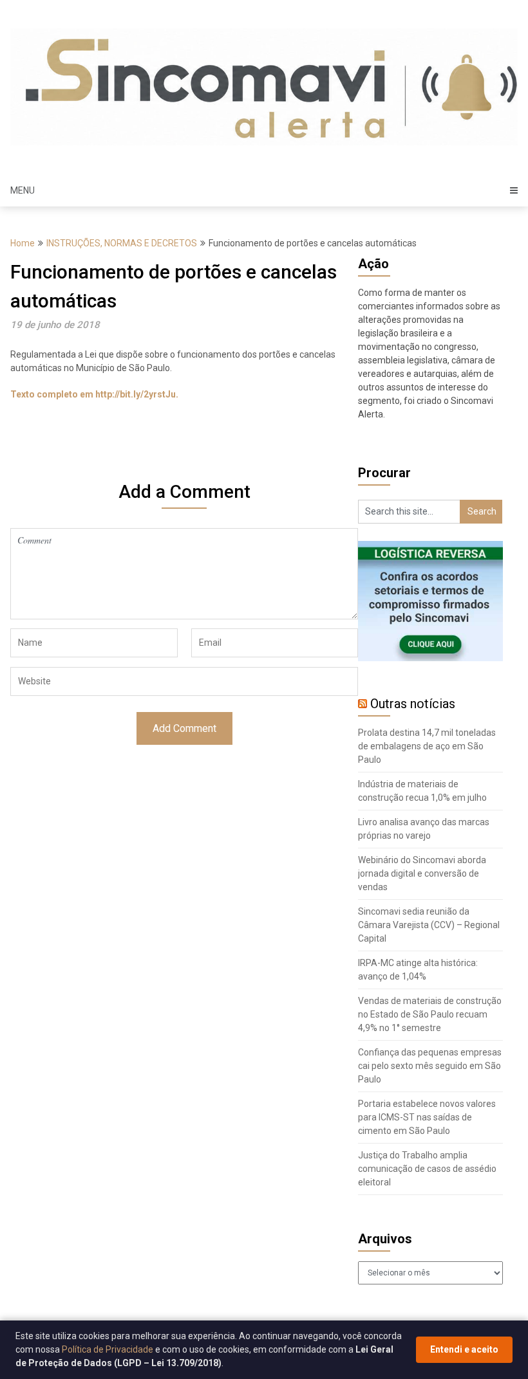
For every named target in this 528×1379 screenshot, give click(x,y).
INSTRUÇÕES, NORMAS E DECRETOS (121, 243)
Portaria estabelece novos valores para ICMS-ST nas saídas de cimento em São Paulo (427, 1117)
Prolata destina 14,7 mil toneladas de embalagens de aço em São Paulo (427, 746)
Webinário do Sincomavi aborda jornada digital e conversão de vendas (422, 873)
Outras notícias (412, 703)
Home (22, 243)
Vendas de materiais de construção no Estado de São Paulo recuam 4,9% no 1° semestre (430, 1014)
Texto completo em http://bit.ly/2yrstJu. (94, 394)
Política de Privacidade (107, 1349)
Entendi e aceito (464, 1349)
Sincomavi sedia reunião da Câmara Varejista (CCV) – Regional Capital (429, 925)
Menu (22, 190)
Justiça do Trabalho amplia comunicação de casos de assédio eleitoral (427, 1168)
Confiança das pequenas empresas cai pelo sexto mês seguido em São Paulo (430, 1065)
